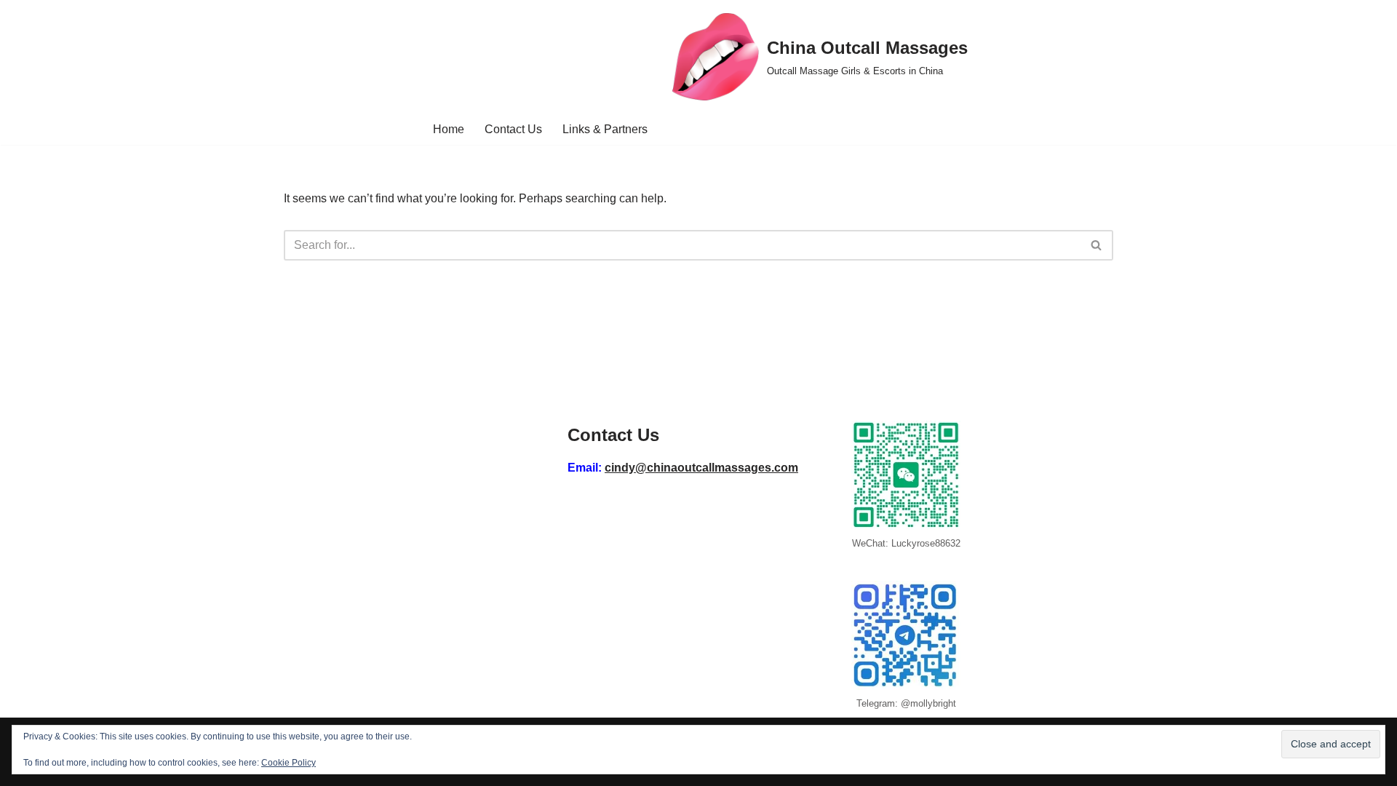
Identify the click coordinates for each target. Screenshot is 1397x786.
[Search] (1096, 245)
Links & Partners (605, 129)
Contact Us (513, 129)
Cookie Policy (288, 763)
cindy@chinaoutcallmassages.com (701, 467)
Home (448, 129)
